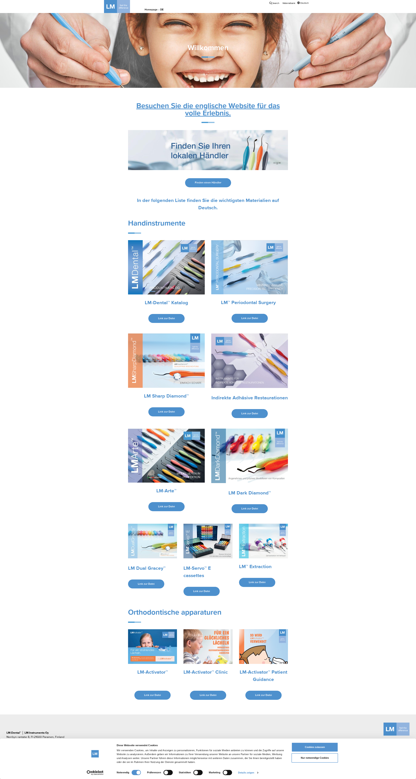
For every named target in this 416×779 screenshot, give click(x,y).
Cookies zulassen (315, 747)
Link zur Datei (166, 318)
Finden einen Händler (208, 182)
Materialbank (289, 3)
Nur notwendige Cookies (315, 757)
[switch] (168, 772)
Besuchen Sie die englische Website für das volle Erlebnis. (208, 109)
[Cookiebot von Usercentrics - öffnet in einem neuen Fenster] (95, 772)
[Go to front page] (122, 6)
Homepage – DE (154, 9)
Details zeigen (246, 772)
